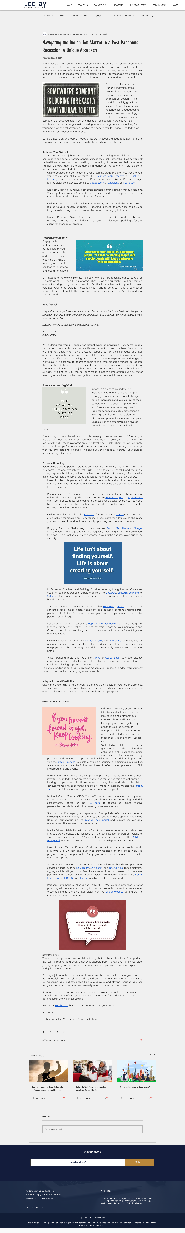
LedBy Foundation (100, 1217)
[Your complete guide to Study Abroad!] (136, 1071)
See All (153, 1055)
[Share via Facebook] (43, 1031)
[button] (83, 5)
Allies (62, 15)
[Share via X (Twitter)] (50, 1031)
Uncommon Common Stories (122, 15)
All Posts (33, 15)
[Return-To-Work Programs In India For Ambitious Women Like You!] (92, 1071)
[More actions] (141, 34)
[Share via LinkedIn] (57, 1031)
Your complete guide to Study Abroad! (135, 1087)
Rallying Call (98, 15)
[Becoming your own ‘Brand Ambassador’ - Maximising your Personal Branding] (48, 1071)
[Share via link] (63, 1031)
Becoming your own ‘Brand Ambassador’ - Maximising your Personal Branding (48, 1089)
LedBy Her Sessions (78, 15)
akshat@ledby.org (46, 1191)
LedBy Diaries (48, 15)
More (143, 15)
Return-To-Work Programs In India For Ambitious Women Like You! (91, 1089)
